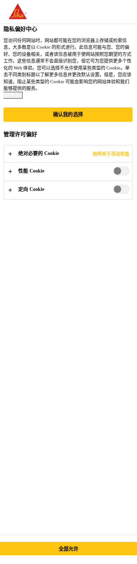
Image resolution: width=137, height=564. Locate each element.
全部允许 (69, 549)
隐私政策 (13, 95)
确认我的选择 (68, 114)
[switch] (121, 171)
